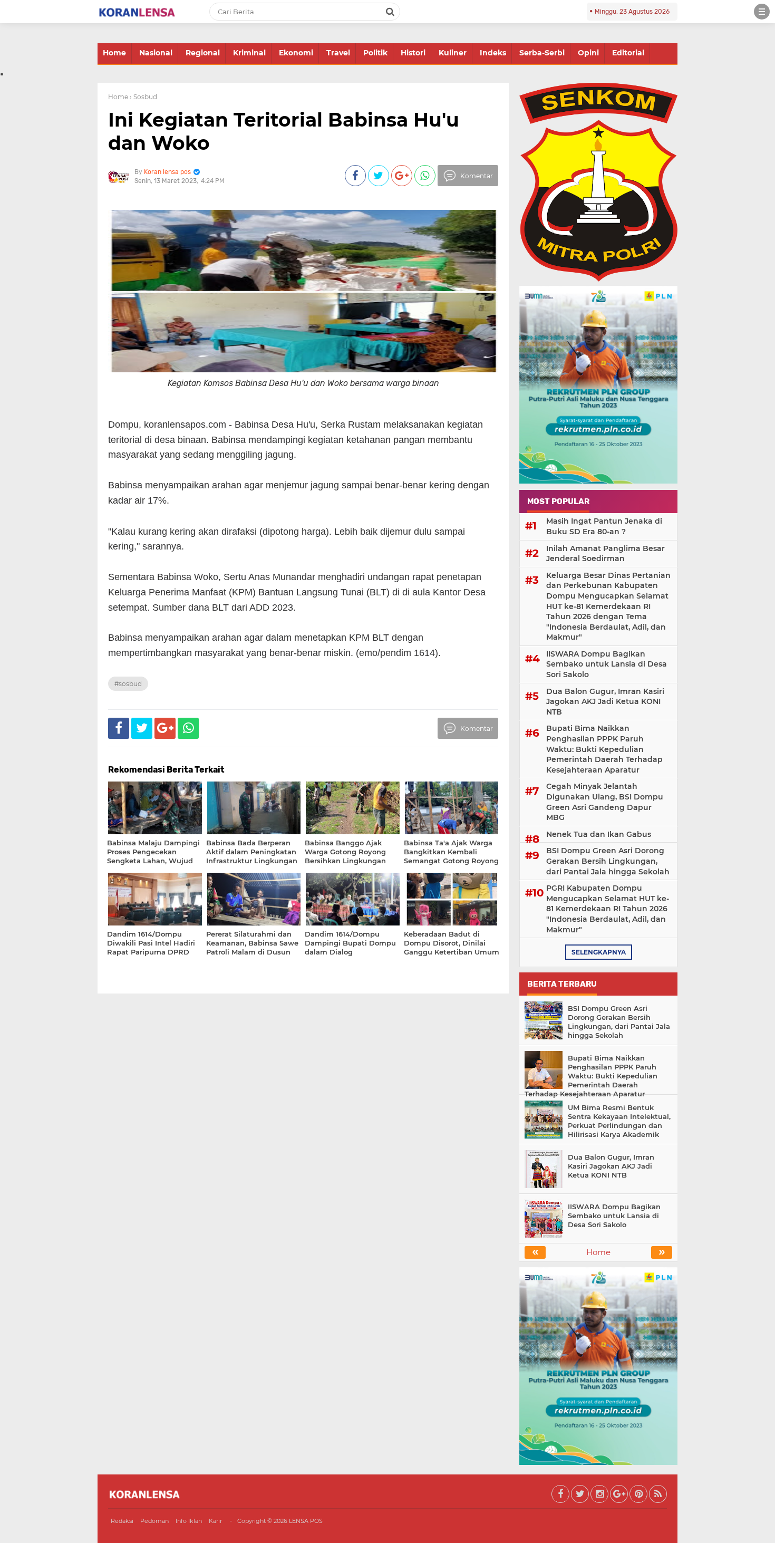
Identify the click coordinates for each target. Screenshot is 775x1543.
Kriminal (249, 52)
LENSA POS (306, 1521)
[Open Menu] (762, 12)
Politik (375, 52)
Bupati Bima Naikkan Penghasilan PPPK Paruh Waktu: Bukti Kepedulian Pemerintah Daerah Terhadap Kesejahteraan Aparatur (604, 749)
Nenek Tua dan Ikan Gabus (598, 834)
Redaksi (122, 1521)
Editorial (628, 52)
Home (114, 52)
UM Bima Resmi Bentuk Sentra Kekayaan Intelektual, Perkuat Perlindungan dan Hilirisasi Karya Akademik (619, 1121)
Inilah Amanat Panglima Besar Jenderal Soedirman (605, 554)
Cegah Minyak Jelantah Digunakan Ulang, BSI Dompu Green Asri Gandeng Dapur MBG (604, 802)
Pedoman (154, 1521)
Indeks (493, 52)
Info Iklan (189, 1521)
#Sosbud (128, 684)
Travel (338, 52)
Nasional (155, 52)
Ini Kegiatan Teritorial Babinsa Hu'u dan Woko (283, 131)
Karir (215, 1521)
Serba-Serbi (542, 52)
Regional (203, 52)
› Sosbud (143, 97)
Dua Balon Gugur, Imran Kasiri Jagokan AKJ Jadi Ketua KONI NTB (605, 702)
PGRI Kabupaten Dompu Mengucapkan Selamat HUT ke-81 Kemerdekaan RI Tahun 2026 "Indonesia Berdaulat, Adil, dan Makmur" (607, 908)
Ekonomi (296, 52)
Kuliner (453, 52)
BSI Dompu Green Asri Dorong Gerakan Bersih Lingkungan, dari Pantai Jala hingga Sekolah (608, 861)
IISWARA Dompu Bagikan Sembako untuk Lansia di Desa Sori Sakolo (606, 664)
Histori (413, 52)
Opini (588, 52)
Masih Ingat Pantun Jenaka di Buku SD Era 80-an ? (604, 526)
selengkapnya (598, 952)
